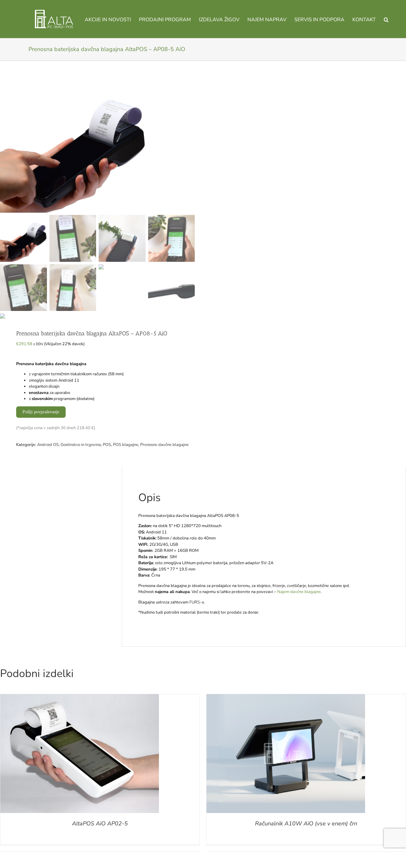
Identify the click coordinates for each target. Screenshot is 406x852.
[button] (386, 19)
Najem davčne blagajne (299, 592)
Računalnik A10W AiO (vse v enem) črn (306, 823)
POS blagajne (125, 445)
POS (107, 445)
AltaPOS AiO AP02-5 (100, 823)
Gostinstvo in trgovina (81, 445)
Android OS (48, 445)
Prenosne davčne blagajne (164, 445)
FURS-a (196, 602)
